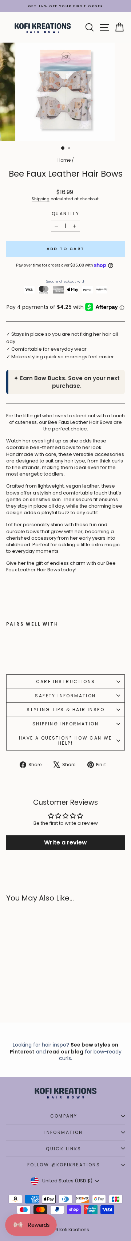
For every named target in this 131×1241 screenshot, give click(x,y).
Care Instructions (65, 681)
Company (64, 1116)
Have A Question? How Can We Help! (65, 740)
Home (64, 160)
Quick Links (63, 1149)
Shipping (40, 199)
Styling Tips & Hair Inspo (65, 709)
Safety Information (65, 696)
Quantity (65, 214)
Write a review (65, 842)
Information (63, 1132)
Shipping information (65, 724)
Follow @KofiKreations (63, 1165)
